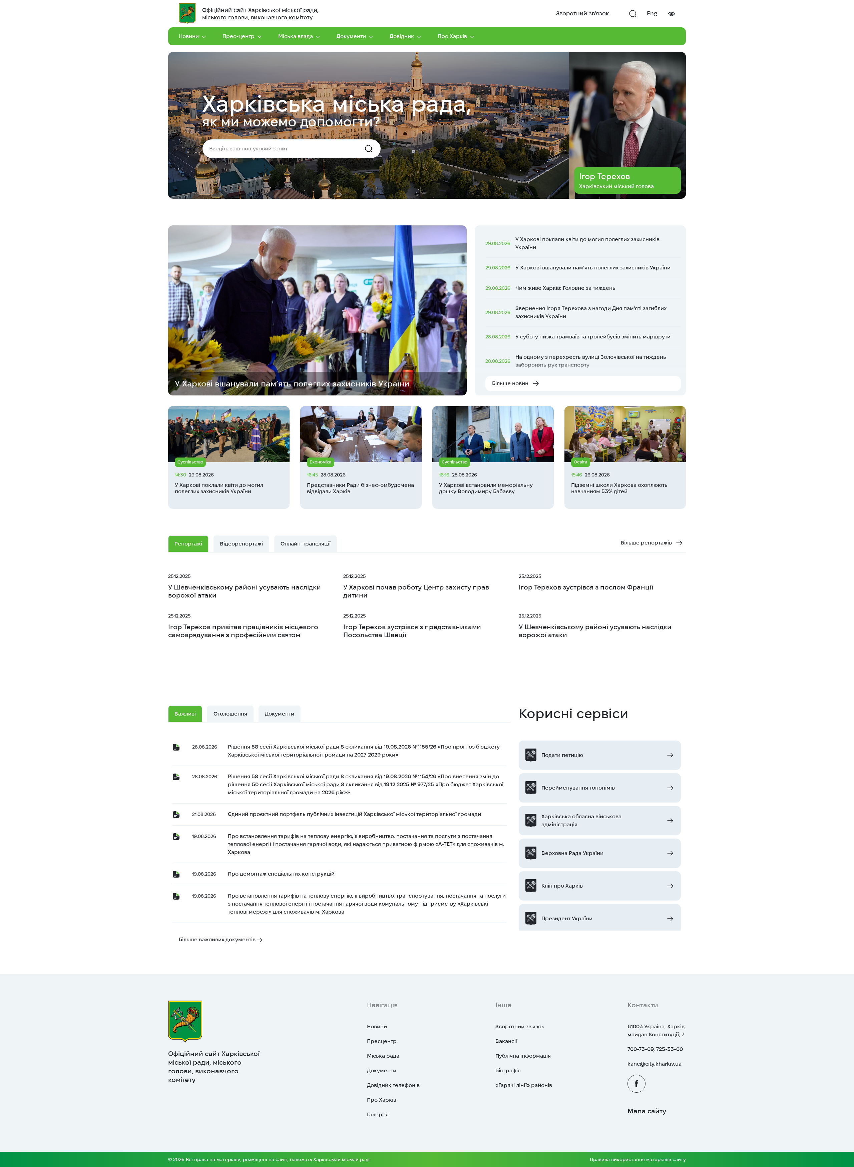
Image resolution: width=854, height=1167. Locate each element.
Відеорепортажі (241, 543)
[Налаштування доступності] (671, 14)
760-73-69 (640, 1049)
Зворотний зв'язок (582, 13)
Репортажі (188, 543)
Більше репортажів (646, 542)
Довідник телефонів (393, 1085)
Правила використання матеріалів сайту (638, 1159)
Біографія (508, 1070)
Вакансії (506, 1041)
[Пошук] (633, 14)
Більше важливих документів (217, 939)
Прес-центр (239, 36)
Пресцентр (382, 1041)
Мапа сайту (646, 1111)
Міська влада (295, 36)
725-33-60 (669, 1049)
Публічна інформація (523, 1056)
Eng (652, 13)
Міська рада (383, 1056)
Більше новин (510, 383)
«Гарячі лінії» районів (523, 1085)
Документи (351, 36)
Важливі (185, 714)
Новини (189, 36)
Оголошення (230, 714)
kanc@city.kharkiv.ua (654, 1064)
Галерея (378, 1114)
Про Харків (452, 36)
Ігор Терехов (604, 176)
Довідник (402, 36)
